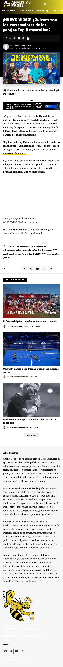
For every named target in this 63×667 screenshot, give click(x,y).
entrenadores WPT (48, 250)
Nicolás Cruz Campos (17, 45)
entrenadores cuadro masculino (31, 246)
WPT (44, 254)
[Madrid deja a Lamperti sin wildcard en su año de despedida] (31, 400)
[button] (43, 4)
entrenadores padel (12, 250)
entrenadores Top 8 (30, 250)
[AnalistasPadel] (17, 4)
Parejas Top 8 (28, 254)
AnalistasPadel (19, 229)
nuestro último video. (15, 153)
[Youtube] (16, 651)
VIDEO (38, 254)
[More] (33, 38)
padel (5, 254)
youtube (6, 257)
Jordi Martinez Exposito (19, 326)
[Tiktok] (21, 651)
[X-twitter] (11, 651)
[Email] (19, 38)
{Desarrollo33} (9, 659)
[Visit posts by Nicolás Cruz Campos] (6, 47)
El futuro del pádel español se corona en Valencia (30, 321)
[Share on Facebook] (10, 38)
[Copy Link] (24, 38)
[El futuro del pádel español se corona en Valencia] (31, 301)
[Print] (28, 38)
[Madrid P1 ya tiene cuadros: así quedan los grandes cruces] (31, 349)
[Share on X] (14, 38)
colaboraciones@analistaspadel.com (22, 635)
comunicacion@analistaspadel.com (21, 628)
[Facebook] (5, 651)
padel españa (15, 254)
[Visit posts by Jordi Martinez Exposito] (4, 326)
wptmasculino (53, 254)
